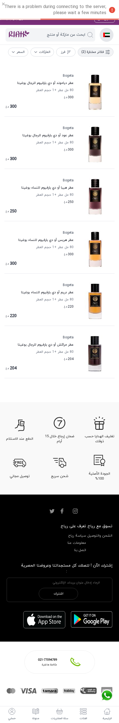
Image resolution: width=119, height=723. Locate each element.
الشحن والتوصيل (99, 535)
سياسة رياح (77, 535)
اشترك (58, 593)
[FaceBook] (62, 511)
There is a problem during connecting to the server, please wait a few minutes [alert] (55, 10)
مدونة (35, 718)
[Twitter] (52, 511)
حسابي (11, 718)
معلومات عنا (77, 543)
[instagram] (75, 511)
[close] (4, 5)
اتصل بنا (80, 550)
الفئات (83, 718)
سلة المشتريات (59, 718)
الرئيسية (107, 718)
